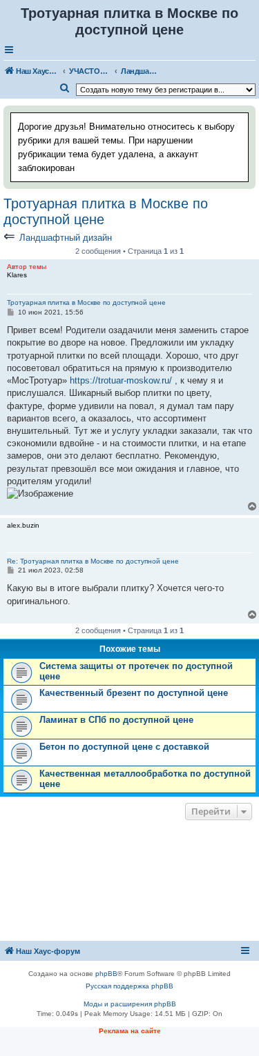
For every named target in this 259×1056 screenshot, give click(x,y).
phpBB (106, 973)
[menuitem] (65, 88)
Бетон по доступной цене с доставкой (124, 746)
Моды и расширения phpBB (130, 1004)
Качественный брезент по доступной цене (133, 693)
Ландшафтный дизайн (65, 237)
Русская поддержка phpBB (129, 986)
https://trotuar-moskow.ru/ (121, 380)
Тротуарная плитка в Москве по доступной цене (105, 211)
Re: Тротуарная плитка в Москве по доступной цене (93, 561)
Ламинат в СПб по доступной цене (116, 720)
